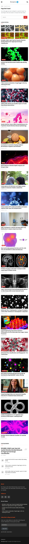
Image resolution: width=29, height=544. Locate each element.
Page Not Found (7, 6)
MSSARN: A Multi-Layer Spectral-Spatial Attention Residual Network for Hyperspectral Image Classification (13, 42)
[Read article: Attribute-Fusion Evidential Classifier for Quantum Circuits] (14, 427)
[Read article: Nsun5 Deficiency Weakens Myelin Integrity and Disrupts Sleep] (14, 157)
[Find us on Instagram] (8, 497)
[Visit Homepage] (14, 2)
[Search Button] (27, 2)
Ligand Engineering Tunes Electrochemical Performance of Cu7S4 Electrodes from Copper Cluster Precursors (14, 332)
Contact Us (3, 539)
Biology (3, 59)
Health (3, 121)
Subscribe (4, 528)
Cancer (3, 245)
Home (2, 6)
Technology (4, 37)
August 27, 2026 (4, 45)
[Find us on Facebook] (2, 497)
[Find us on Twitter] (5, 497)
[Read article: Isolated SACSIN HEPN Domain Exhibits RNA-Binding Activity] (14, 54)
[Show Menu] (1, 2)
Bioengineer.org (4, 541)
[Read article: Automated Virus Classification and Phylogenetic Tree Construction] (14, 344)
